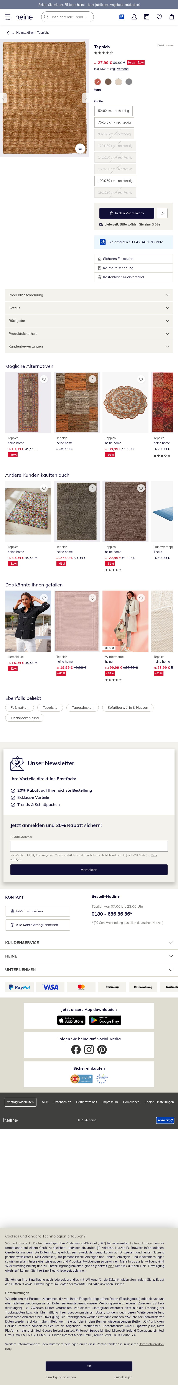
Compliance (131, 1102)
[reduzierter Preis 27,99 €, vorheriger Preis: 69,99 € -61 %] (77, 511)
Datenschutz (62, 1102)
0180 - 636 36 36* (112, 914)
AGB (45, 1102)
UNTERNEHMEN (20, 969)
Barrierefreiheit (86, 1102)
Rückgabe (17, 320)
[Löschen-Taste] (89, 17)
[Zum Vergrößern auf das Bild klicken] (80, 148)
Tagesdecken (82, 707)
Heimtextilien (25, 33)
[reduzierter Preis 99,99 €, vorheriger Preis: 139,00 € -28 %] (125, 621)
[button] (8, 17)
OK (89, 1366)
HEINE (11, 956)
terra (97, 90)
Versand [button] (123, 69)
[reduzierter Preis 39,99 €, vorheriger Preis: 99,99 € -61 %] (28, 511)
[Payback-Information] (165, 1120)
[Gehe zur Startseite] (24, 17)
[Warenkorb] (171, 17)
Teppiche (43, 33)
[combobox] (74, 17)
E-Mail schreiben (27, 912)
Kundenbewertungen (26, 346)
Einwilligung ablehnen (61, 1377)
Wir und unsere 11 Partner (24, 1243)
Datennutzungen (141, 1243)
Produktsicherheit (23, 333)
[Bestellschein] (146, 17)
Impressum (110, 1102)
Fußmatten (19, 707)
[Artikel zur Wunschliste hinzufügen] (162, 213)
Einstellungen (123, 1377)
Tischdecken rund (25, 718)
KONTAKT (14, 897)
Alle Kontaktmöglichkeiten (37, 925)
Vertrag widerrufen (20, 1102)
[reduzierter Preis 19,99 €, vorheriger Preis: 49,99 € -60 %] (28, 402)
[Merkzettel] (159, 17)
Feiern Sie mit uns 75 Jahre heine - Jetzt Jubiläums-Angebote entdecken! (89, 4)
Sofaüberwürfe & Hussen (128, 707)
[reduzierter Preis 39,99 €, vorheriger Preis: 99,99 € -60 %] (125, 402)
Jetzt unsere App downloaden (89, 1009)
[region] (89, 1306)
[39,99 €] (77, 402)
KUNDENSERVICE (22, 942)
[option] (97, 81)
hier (111, 1266)
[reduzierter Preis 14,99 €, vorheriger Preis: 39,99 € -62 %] (28, 621)
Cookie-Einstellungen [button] (159, 1102)
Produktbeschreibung (26, 295)
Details (14, 308)
